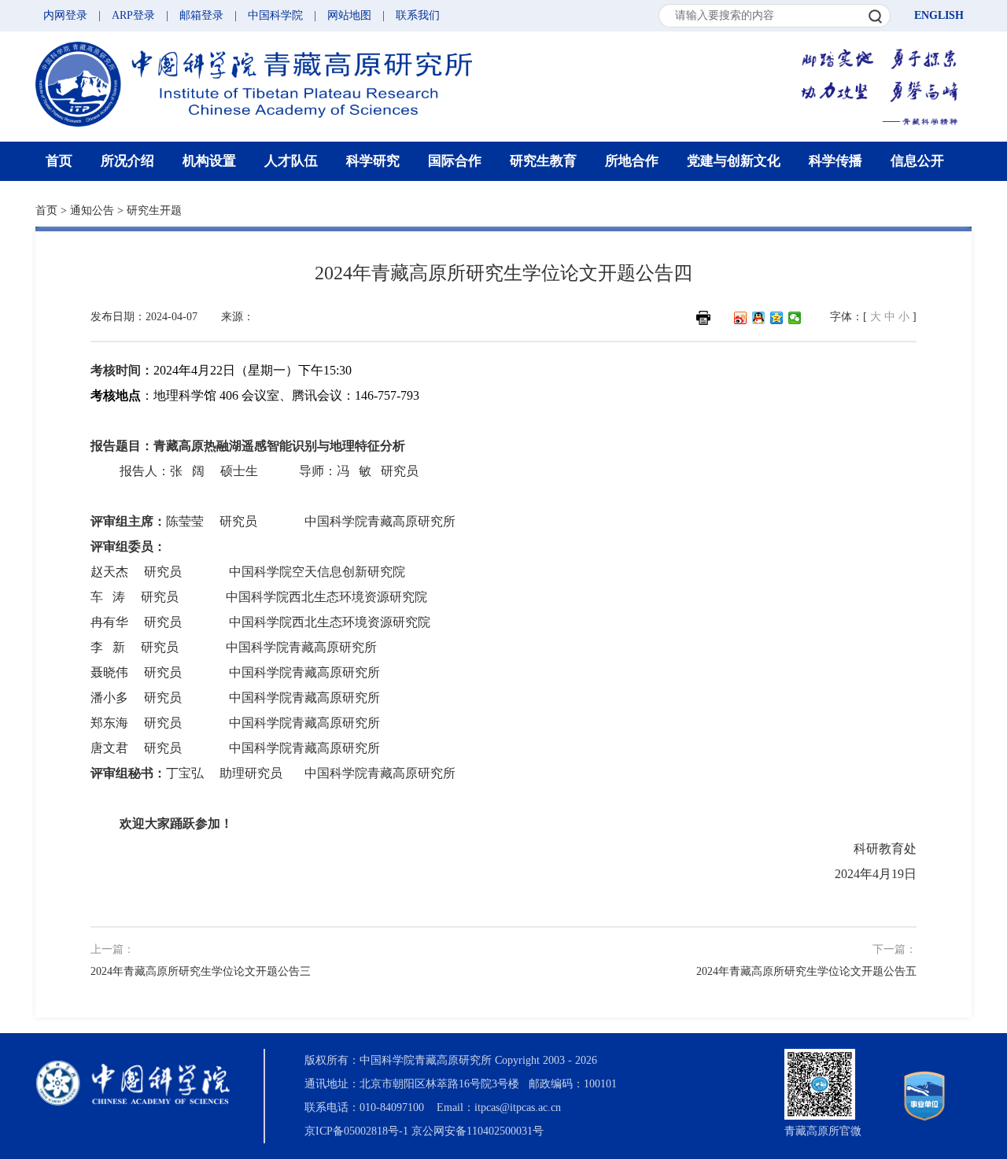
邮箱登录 (201, 15)
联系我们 (418, 15)
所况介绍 (127, 160)
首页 (59, 160)
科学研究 (373, 160)
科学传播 (835, 160)
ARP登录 (133, 15)
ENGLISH (939, 15)
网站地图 (349, 15)
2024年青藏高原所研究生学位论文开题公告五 (806, 971)
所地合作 (631, 160)
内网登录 (65, 15)
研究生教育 (543, 160)
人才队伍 (291, 160)
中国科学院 (275, 15)
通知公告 (92, 210)
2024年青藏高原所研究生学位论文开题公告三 (200, 971)
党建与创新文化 (733, 160)
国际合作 (454, 160)
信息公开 (917, 160)
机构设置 (209, 160)
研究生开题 (154, 210)
